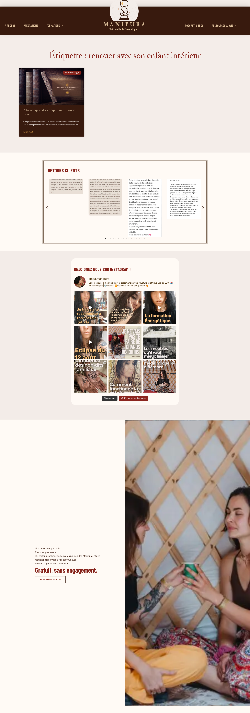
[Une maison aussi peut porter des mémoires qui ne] (159, 342)
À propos (10, 25)
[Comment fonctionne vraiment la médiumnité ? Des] (125, 376)
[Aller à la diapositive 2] (108, 238)
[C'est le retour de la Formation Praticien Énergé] (90, 307)
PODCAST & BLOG (194, 25)
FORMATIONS (53, 25)
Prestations (31, 25)
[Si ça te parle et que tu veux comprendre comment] (90, 376)
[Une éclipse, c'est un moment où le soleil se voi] (90, 342)
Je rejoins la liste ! (50, 579)
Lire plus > (29, 132)
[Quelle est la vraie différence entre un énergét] (159, 376)
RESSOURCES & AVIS (222, 25)
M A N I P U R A (124, 24)
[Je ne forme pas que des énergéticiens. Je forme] (159, 307)
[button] (47, 208)
